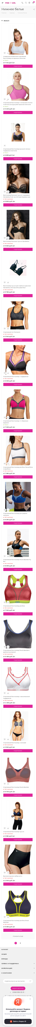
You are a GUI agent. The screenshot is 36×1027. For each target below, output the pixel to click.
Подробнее (18, 66)
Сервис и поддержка (10, 963)
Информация (6, 968)
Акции (4, 954)
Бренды (4, 959)
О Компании (6, 973)
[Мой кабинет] (29, 3)
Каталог (4, 949)
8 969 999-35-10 (18, 992)
